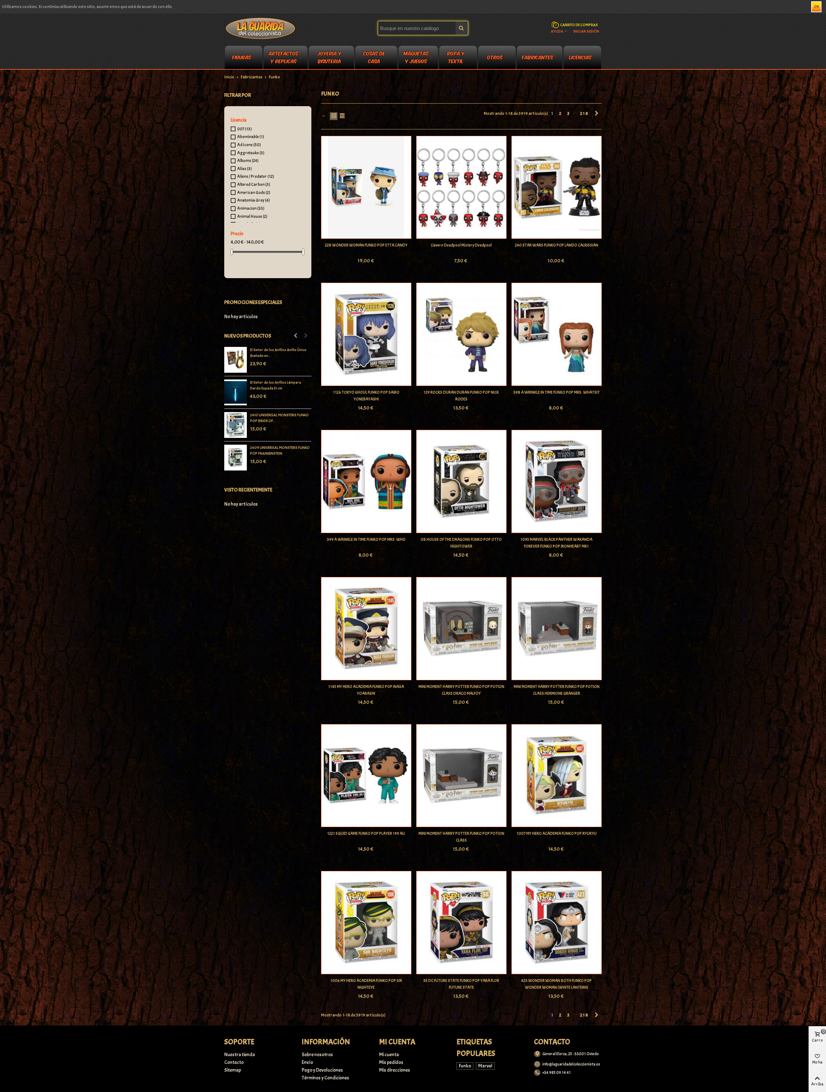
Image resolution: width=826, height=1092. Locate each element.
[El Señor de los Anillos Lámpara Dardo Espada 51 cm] (235, 392)
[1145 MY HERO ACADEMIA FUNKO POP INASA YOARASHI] (366, 628)
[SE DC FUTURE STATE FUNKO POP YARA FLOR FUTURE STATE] (461, 922)
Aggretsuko (250, 153)
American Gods (253, 192)
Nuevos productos (247, 336)
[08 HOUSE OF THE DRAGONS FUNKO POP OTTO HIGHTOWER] (461, 481)
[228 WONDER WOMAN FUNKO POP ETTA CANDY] (366, 187)
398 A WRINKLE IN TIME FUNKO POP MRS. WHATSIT (556, 392)
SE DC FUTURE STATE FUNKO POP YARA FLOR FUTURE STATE (461, 984)
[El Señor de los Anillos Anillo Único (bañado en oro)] (235, 360)
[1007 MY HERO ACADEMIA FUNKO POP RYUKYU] (556, 775)
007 (244, 129)
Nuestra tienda (239, 1054)
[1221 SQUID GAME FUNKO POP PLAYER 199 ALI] (366, 775)
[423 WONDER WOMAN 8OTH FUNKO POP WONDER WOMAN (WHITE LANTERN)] (556, 922)
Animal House (252, 216)
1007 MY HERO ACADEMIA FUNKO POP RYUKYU (557, 833)
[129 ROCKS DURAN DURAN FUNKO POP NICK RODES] (461, 334)
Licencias (580, 57)
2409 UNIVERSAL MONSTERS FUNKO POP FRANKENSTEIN (280, 450)
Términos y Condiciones (325, 1078)
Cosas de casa (374, 58)
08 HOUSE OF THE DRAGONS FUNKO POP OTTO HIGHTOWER (461, 543)
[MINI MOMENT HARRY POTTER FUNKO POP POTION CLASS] (461, 775)
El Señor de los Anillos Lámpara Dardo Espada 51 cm (275, 385)
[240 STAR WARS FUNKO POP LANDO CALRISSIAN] (556, 187)
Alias (244, 168)
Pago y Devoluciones (322, 1070)
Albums (247, 160)
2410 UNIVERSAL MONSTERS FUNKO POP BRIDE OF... (279, 417)
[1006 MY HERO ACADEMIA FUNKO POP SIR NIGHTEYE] (366, 922)
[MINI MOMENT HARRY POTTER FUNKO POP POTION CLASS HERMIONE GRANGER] (556, 628)
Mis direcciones (394, 1070)
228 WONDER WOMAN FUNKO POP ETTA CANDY (366, 245)
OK (816, 6)
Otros (494, 57)
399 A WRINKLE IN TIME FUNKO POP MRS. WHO (366, 539)
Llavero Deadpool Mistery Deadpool (461, 245)
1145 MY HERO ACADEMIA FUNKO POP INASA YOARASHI (366, 690)
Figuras (241, 57)
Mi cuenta (389, 1054)
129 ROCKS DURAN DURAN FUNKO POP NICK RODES (461, 396)
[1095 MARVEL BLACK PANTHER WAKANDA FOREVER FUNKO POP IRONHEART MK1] (556, 481)
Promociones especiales (253, 302)
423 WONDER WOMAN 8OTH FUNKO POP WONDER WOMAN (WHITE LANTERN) (556, 984)
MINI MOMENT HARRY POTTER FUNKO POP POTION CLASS (461, 837)
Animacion (250, 208)
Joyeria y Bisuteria (329, 58)
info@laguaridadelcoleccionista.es (571, 1064)
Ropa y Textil (456, 58)
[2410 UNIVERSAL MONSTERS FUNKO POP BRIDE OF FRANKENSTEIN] (235, 425)
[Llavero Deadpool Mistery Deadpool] (461, 187)
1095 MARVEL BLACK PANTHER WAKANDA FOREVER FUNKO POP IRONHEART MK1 (556, 543)
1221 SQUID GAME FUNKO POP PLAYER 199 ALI (366, 833)
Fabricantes (537, 57)
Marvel (485, 1066)
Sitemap (232, 1070)
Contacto (234, 1062)
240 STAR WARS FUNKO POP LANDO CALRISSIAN (556, 245)
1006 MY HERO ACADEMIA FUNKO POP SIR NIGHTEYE (366, 984)
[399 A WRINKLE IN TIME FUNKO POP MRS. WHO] (366, 481)
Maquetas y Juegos (416, 58)
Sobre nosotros (317, 1054)
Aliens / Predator (255, 176)
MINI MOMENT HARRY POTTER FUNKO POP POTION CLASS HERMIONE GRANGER (556, 690)
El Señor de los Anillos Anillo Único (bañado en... (278, 352)
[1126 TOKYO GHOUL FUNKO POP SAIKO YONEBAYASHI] (366, 334)
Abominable (250, 136)
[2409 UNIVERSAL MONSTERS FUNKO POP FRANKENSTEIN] (235, 457)
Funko (465, 1066)
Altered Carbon (253, 184)
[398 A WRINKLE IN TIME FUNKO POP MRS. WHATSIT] (556, 334)
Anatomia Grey (253, 200)
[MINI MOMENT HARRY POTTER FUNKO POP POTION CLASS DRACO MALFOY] (461, 628)
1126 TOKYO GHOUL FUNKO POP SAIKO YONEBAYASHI (366, 396)
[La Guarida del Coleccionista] (260, 28)
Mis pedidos (391, 1062)
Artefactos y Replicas (283, 58)
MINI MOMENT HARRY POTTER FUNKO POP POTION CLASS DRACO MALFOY (461, 690)
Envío (307, 1062)
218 (584, 113)
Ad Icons (249, 144)
